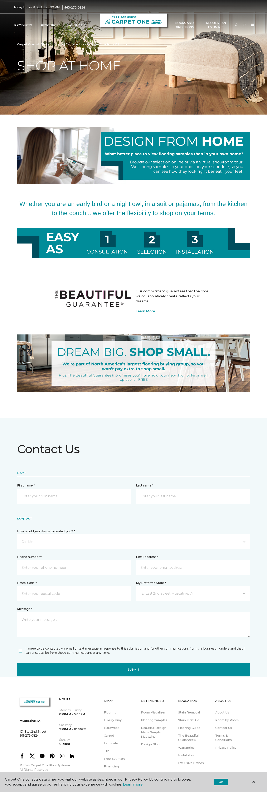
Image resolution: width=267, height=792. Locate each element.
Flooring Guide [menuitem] (189, 728)
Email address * (147, 556)
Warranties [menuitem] (186, 748)
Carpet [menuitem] (109, 735)
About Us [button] (77, 25)
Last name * (144, 485)
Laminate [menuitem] (111, 743)
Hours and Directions (184, 25)
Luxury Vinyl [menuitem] (113, 720)
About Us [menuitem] (222, 712)
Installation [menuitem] (186, 755)
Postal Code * (27, 582)
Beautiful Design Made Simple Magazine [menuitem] (153, 732)
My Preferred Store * (151, 582)
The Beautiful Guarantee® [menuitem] (188, 738)
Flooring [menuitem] (110, 712)
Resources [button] (50, 25)
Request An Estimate (216, 25)
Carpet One (26, 44)
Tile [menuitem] (107, 751)
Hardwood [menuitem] (112, 728)
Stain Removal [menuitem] (189, 712)
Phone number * (29, 556)
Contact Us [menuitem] (223, 728)
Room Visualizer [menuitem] (153, 712)
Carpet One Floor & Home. (51, 765)
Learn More (145, 311)
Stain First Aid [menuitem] (188, 720)
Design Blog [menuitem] (150, 744)
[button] (237, 25)
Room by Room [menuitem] (227, 720)
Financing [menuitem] (111, 766)
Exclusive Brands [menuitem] (191, 763)
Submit (133, 669)
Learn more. (133, 784)
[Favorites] (244, 25)
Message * (24, 608)
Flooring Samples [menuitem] (154, 720)
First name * (26, 485)
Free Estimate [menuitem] (114, 759)
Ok (221, 782)
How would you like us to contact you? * (46, 531)
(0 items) (252, 25)
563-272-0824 (74, 7)
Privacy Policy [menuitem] (225, 748)
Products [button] (23, 25)
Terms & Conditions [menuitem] (223, 738)
